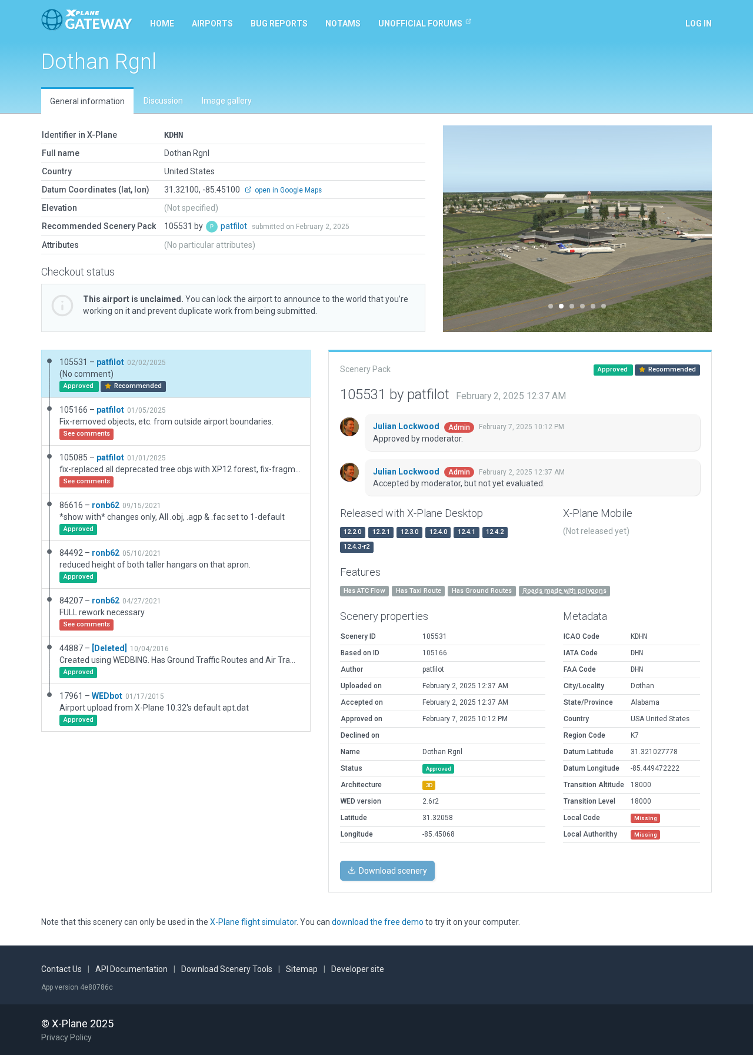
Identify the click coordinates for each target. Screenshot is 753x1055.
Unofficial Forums (420, 23)
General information (87, 101)
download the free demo (378, 922)
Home (162, 23)
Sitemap (302, 969)
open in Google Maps (287, 190)
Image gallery (227, 100)
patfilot (235, 226)
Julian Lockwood (407, 426)
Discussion (163, 100)
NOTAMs (343, 23)
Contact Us (61, 969)
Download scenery (392, 870)
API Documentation (131, 969)
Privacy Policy (66, 1037)
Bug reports (279, 23)
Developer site (357, 969)
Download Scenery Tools (226, 969)
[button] (463, 228)
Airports (212, 23)
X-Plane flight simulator (253, 922)
